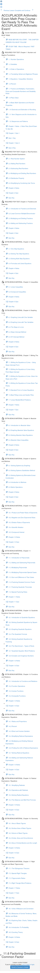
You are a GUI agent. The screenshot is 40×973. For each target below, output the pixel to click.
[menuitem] (1, 5)
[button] (1, 2)
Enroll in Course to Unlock (20, 967)
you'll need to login (28, 964)
